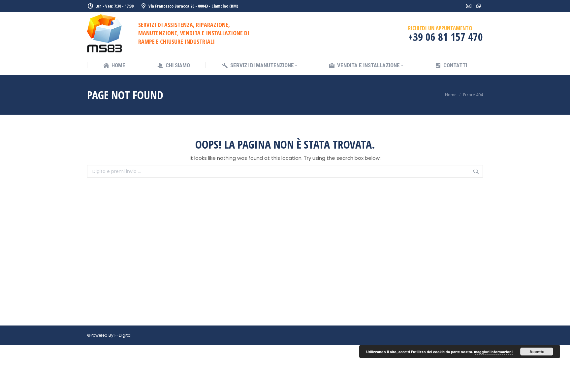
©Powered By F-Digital (109, 335)
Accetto (536, 351)
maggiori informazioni (493, 351)
